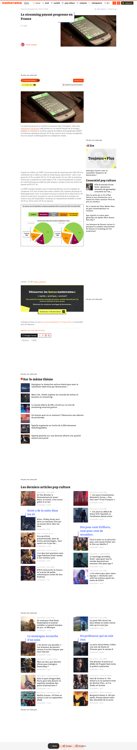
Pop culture (101, 9)
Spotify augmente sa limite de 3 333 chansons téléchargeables (53, 426)
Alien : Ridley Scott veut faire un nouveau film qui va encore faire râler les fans (49, 522)
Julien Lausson (31, 45)
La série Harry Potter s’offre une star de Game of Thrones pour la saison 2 (103, 646)
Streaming (112, 9)
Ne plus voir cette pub (29, 75)
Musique (25, 340)
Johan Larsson (39, 282)
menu (26, 3)
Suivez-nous (78, 80)
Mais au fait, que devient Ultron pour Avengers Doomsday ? (49, 664)
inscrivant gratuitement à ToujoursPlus (56, 322)
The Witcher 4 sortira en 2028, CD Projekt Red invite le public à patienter (103, 664)
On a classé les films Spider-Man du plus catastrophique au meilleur (100, 208)
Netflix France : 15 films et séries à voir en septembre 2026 (49, 697)
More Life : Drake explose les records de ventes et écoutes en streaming (54, 396)
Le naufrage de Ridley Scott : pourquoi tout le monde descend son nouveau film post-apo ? (101, 560)
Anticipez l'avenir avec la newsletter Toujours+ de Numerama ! (97, 172)
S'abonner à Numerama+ (50, 311)
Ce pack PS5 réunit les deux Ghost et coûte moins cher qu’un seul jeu (102, 622)
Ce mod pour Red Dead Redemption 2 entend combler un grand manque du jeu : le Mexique (49, 624)
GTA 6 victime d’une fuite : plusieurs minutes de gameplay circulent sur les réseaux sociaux (104, 188)
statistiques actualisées (30, 128)
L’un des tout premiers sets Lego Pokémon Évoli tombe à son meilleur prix (50, 555)
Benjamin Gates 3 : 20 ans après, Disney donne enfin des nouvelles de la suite (102, 697)
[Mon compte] (114, 3)
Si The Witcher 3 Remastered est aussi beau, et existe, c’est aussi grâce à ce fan (50, 498)
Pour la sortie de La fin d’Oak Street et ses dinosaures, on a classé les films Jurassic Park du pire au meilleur (100, 198)
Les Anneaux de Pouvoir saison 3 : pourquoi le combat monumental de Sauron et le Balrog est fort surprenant (100, 227)
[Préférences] (118, 3)
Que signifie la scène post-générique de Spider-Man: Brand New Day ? (100, 217)
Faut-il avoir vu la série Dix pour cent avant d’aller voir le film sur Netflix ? (103, 541)
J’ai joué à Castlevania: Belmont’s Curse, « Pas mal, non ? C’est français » (102, 497)
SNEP (34, 340)
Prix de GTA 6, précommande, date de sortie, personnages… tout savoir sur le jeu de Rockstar (49, 539)
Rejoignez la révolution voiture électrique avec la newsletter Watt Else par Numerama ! (54, 385)
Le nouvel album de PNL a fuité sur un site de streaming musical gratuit (53, 406)
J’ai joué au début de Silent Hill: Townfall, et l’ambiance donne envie (101, 513)
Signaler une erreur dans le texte (33, 330)
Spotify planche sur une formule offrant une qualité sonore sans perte (56, 437)
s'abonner (128, 3)
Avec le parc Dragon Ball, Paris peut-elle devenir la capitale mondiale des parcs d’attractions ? (49, 682)
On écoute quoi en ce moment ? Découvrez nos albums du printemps (57, 416)
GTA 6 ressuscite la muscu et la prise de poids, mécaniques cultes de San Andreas (50, 573)
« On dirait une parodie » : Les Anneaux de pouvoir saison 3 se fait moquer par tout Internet (50, 648)
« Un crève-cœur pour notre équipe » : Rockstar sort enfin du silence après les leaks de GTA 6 (103, 577)
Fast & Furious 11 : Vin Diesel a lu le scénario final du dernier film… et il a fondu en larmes (103, 682)
